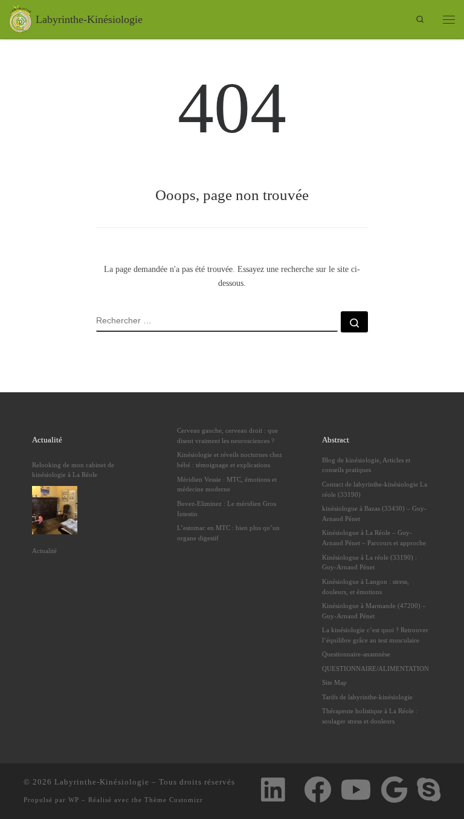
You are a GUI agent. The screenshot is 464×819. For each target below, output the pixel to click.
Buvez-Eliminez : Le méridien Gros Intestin (226, 508)
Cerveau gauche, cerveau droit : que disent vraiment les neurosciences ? (227, 435)
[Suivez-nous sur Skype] (428, 789)
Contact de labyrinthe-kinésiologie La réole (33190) (374, 489)
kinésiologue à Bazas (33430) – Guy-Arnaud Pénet (374, 513)
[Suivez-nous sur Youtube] (356, 789)
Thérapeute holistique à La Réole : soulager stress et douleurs (369, 716)
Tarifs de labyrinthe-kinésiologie (367, 697)
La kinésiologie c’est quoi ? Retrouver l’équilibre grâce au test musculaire (375, 635)
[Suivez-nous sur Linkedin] (273, 789)
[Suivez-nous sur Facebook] (317, 789)
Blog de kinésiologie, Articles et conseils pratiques (366, 465)
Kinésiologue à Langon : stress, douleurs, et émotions (365, 586)
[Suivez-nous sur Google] (394, 789)
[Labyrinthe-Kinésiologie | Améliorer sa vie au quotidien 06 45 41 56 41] (20, 18)
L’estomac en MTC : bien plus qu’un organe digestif (228, 533)
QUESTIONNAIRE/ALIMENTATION (375, 668)
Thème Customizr (173, 799)
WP (73, 799)
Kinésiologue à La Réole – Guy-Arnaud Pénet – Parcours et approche (374, 537)
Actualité (44, 550)
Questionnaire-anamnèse (356, 654)
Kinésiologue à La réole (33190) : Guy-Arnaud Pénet (369, 562)
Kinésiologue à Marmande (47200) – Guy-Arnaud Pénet (374, 611)
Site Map (334, 682)
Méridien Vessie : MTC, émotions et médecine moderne (227, 484)
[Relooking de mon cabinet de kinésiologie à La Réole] (54, 510)
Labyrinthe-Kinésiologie (101, 781)
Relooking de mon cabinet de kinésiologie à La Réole (73, 470)
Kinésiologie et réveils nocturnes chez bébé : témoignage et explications (229, 459)
